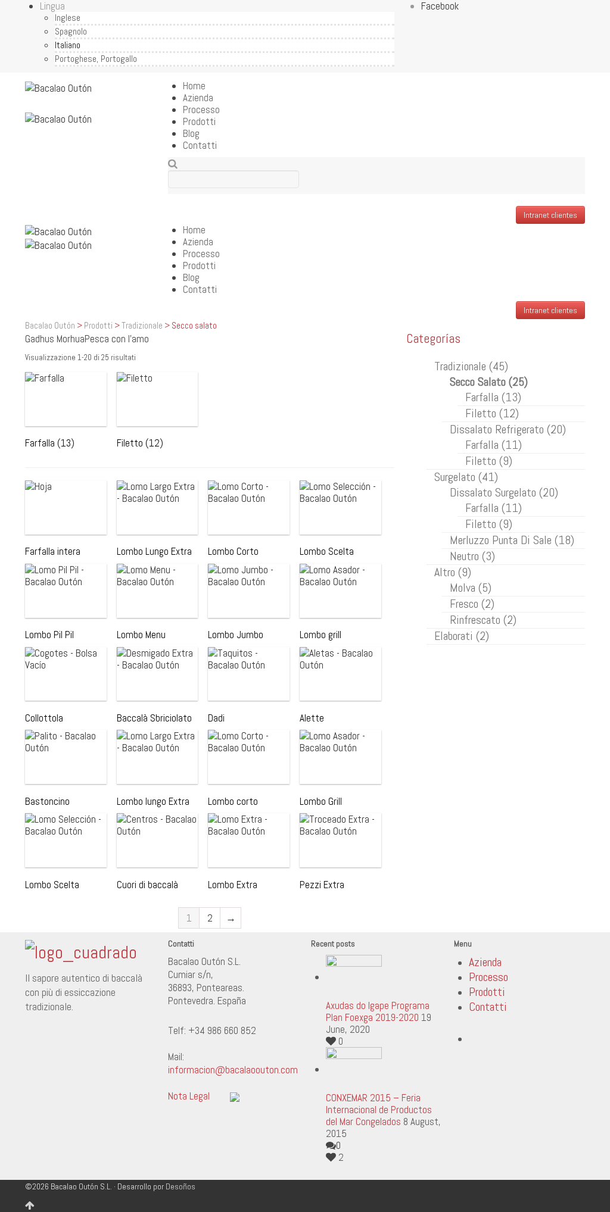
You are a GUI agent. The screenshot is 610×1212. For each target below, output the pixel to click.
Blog (191, 133)
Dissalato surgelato (504, 492)
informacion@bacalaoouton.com (233, 1069)
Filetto (492, 413)
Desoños (180, 1186)
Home (194, 85)
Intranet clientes (550, 215)
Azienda (198, 97)
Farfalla (493, 397)
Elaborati (461, 636)
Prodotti (199, 121)
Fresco (472, 603)
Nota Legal (189, 1095)
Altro (452, 572)
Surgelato (466, 477)
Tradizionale (142, 325)
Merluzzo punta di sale (512, 540)
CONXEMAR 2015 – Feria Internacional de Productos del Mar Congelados (379, 1109)
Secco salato (489, 381)
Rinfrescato (483, 619)
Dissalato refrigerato (508, 429)
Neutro (472, 556)
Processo (201, 109)
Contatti (200, 145)
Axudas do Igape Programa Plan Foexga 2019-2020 (378, 1011)
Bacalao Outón (50, 325)
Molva (470, 587)
